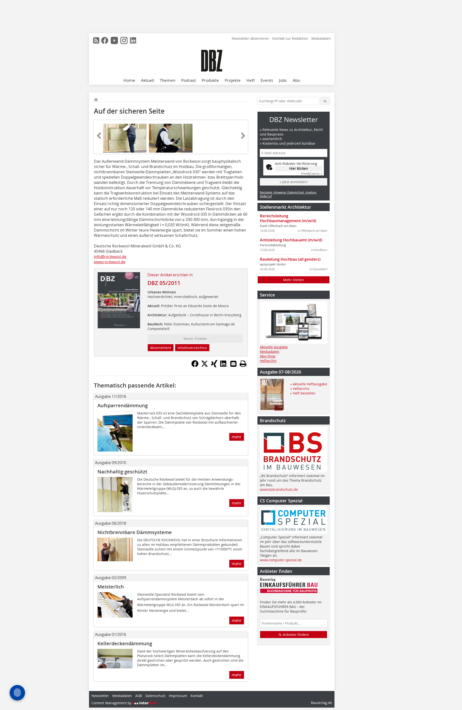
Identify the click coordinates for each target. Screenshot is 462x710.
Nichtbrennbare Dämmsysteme (134, 532)
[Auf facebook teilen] (195, 366)
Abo (296, 80)
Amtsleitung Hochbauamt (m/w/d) (291, 240)
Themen (167, 80)
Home (129, 80)
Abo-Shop (268, 356)
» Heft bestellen (302, 393)
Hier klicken (298, 168)
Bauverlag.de (321, 702)
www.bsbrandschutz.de (279, 489)
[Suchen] (325, 101)
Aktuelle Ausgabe (274, 347)
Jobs (283, 80)
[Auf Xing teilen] (214, 366)
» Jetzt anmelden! (294, 182)
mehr (237, 436)
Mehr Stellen (293, 280)
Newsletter (100, 695)
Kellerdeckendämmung (124, 643)
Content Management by (111, 703)
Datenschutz (155, 695)
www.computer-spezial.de (281, 560)
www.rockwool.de (109, 262)
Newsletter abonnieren (250, 38)
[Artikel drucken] (243, 364)
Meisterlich (110, 586)
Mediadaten (321, 38)
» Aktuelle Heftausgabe (308, 384)
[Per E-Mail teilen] (233, 364)
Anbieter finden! (295, 634)
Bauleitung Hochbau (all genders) (290, 259)
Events (267, 80)
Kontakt (197, 695)
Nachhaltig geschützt (122, 471)
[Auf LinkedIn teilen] (224, 366)
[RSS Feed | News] (96, 40)
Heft (250, 80)
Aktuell (147, 80)
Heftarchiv (268, 360)
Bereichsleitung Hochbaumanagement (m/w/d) (288, 218)
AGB (138, 695)
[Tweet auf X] (204, 366)
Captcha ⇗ (311, 173)
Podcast (188, 80)
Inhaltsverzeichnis (192, 347)
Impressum (178, 695)
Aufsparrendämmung (122, 405)
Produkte (210, 80)
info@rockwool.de (110, 256)
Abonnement (160, 347)
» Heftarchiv (299, 388)
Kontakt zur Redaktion (290, 38)
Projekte (233, 80)
